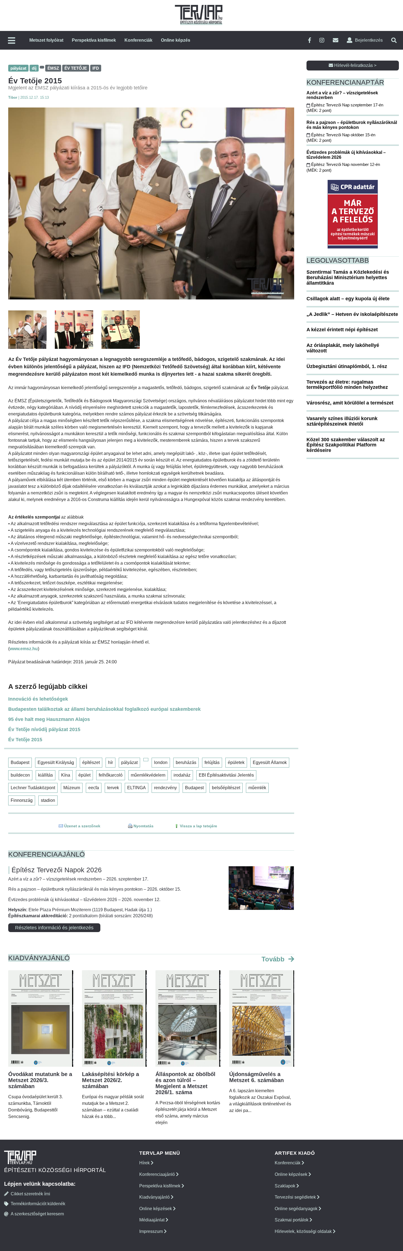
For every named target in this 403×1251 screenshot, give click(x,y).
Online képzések (156, 1208)
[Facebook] (309, 40)
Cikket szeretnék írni (30, 1193)
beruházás (186, 762)
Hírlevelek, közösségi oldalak (304, 1231)
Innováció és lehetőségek (38, 699)
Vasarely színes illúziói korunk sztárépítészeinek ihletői (342, 421)
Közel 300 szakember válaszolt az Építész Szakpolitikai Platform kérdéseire (345, 445)
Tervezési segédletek (296, 1197)
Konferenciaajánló (157, 1174)
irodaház (182, 775)
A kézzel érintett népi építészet (342, 329)
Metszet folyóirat (46, 40)
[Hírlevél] (335, 40)
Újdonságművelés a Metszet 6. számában (256, 1077)
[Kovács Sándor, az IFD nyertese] (151, 203)
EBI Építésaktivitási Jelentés (226, 775)
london (161, 762)
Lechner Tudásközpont (33, 787)
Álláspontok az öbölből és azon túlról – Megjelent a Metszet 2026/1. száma (185, 1083)
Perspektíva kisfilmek (94, 40)
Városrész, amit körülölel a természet (349, 403)
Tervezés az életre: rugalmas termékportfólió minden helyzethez (347, 384)
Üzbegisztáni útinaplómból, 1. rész (346, 366)
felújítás (212, 762)
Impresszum (151, 1231)
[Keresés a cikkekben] (394, 40)
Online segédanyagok (297, 1208)
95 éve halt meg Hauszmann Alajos (49, 719)
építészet (91, 762)
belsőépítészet (226, 787)
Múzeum (71, 787)
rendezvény (165, 787)
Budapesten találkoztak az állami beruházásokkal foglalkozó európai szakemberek (104, 709)
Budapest (20, 762)
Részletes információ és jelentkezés (54, 927)
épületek (236, 762)
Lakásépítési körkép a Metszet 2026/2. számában (110, 1080)
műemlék (257, 787)
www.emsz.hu (24, 648)
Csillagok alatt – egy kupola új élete (348, 298)
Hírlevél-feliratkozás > (354, 65)
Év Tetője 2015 (25, 739)
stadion (48, 800)
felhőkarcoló (111, 775)
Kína (65, 775)
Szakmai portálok (292, 1220)
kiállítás (45, 775)
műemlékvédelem (148, 775)
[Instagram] (322, 40)
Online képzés (175, 40)
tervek (113, 787)
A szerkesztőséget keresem (37, 1214)
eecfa (93, 787)
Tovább (274, 959)
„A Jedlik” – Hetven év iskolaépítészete (352, 314)
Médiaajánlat (152, 1220)
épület (84, 775)
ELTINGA (136, 787)
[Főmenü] (11, 41)
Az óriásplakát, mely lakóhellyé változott (342, 348)
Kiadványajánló (155, 1197)
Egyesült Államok (270, 762)
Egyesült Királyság (56, 762)
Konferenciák (138, 40)
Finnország (22, 800)
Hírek (145, 1163)
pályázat (129, 762)
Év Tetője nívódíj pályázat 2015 (44, 729)
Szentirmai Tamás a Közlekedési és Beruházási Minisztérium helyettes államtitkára (347, 277)
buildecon (20, 775)
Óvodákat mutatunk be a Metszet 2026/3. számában (40, 1080)
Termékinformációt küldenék (38, 1203)
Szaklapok (285, 1186)
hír (110, 762)
